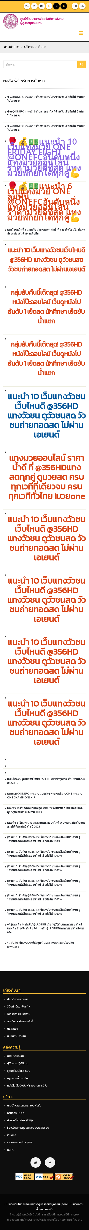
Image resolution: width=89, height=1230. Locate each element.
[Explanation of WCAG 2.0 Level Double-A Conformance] (24, 1176)
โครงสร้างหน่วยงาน (18, 1014)
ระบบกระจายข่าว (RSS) (20, 1142)
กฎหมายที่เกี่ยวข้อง (18, 1078)
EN (82, 6)
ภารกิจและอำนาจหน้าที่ (20, 1021)
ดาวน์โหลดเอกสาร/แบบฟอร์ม (24, 1105)
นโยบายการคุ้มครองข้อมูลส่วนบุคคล (45, 1204)
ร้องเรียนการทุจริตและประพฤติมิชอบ (28, 1128)
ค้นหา (10, 1150)
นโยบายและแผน (16, 1056)
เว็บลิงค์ (11, 1135)
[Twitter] (35, 1162)
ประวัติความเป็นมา (17, 999)
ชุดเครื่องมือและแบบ (18, 1071)
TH (75, 6)
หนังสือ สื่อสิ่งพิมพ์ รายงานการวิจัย (27, 1085)
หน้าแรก (13, 46)
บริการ (28, 46)
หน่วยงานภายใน (16, 1036)
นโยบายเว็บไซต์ (14, 1204)
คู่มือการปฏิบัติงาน (17, 1063)
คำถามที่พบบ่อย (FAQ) (20, 1120)
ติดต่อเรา (12, 1029)
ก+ (41, 6)
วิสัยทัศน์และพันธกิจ (18, 1006)
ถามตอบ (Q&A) (16, 1113)
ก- (27, 6)
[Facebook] (50, 1162)
